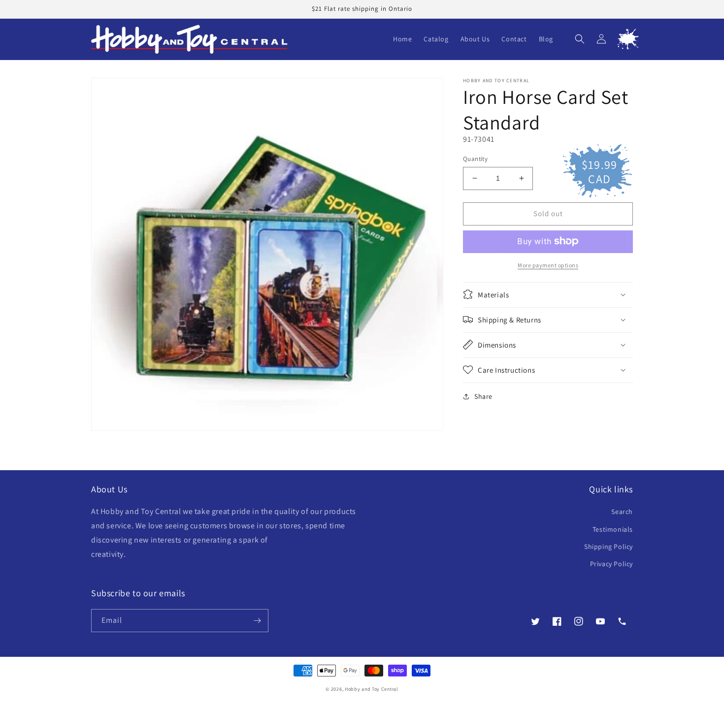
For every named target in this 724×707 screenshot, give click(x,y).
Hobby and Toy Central (371, 689)
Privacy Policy (611, 563)
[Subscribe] (257, 620)
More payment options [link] (548, 264)
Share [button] (483, 395)
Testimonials (612, 529)
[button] (580, 39)
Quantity (475, 159)
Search (622, 511)
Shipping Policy (608, 546)
